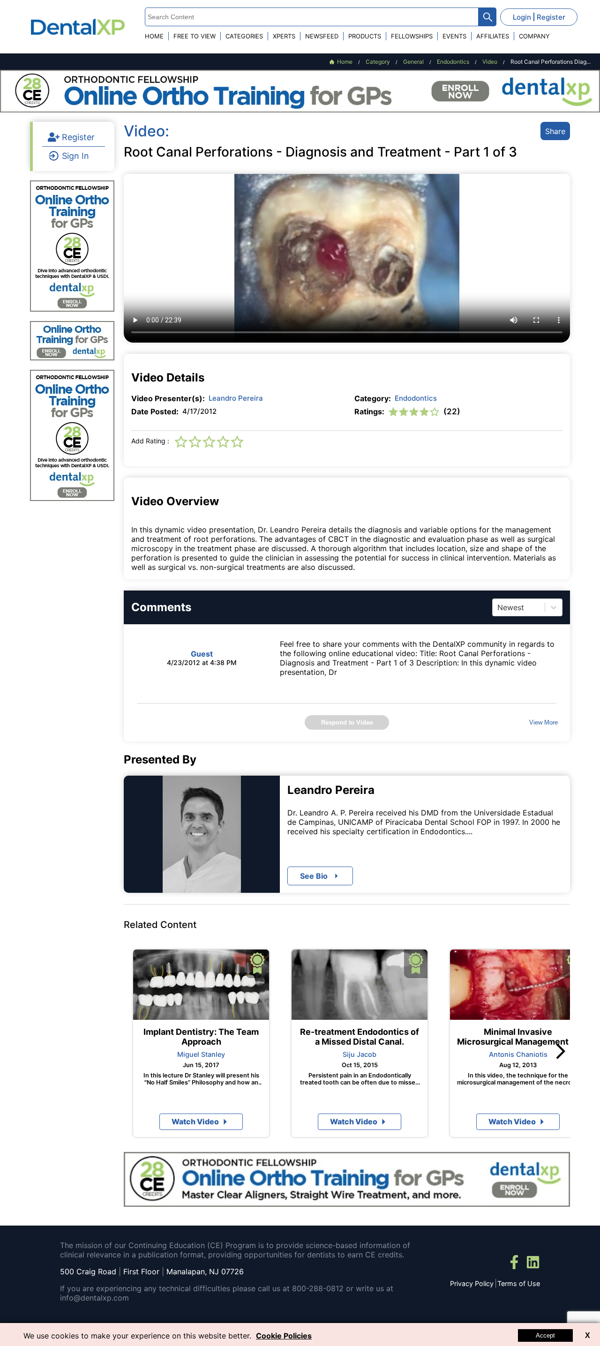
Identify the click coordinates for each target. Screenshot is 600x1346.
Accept (545, 1335)
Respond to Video (347, 722)
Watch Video (195, 1121)
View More (543, 722)
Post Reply (361, 863)
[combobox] (498, 607)
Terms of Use (518, 1283)
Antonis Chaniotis (518, 1054)
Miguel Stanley (201, 1054)
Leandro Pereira (236, 398)
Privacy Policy (472, 1283)
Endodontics (416, 398)
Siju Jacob (359, 1054)
